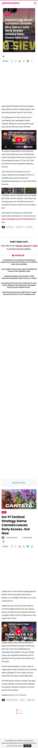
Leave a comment (19, 483)
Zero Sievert (29, 227)
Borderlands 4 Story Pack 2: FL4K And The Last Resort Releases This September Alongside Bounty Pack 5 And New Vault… (19, 285)
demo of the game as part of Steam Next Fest (18, 219)
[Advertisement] (19, 83)
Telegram (19, 246)
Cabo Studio (10, 227)
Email (35, 246)
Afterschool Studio (12, 700)
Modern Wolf (19, 227)
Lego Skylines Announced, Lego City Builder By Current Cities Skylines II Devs (19, 270)
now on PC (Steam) (19, 695)
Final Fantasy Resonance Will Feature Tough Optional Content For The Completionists (19, 293)
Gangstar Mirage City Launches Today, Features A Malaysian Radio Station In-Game (19, 277)
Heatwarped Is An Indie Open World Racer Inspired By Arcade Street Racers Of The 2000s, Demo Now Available (19, 262)
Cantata (22, 700)
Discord (27, 246)
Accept (27, 746)
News (7, 14)
